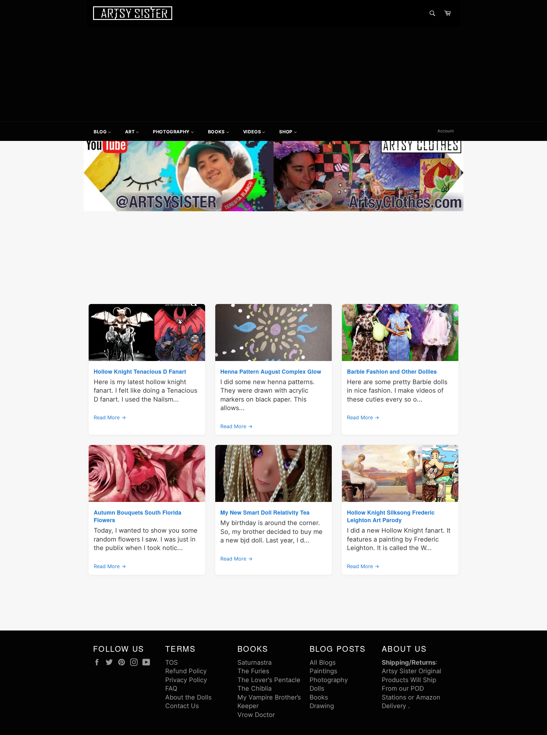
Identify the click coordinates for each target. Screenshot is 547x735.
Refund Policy (186, 671)
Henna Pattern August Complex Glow (270, 371)
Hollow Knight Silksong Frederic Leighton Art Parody (391, 516)
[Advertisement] (273, 73)
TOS (171, 662)
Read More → (110, 417)
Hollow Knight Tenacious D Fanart (140, 371)
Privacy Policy (186, 680)
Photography (329, 680)
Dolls (317, 688)
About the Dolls (188, 697)
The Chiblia (254, 688)
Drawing (322, 706)
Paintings (323, 671)
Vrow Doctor (256, 715)
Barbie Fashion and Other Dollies (392, 371)
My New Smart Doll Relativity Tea (265, 512)
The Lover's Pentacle (268, 680)
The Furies (253, 671)
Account (445, 130)
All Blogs (323, 662)
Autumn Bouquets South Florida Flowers (137, 516)
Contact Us (182, 706)
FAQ (171, 688)
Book (317, 697)
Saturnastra (254, 662)
